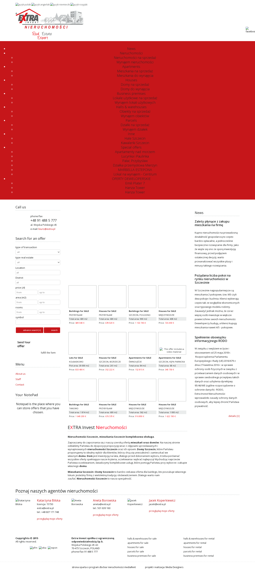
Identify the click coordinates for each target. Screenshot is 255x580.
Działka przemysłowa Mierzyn (135, 165)
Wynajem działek (135, 129)
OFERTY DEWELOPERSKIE (131, 178)
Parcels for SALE (136, 551)
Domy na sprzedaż (135, 84)
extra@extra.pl (45, 508)
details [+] (234, 416)
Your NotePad (26, 395)
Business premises (131, 93)
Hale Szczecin (135, 138)
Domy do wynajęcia (135, 89)
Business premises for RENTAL (199, 555)
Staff (18, 379)
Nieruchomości (131, 53)
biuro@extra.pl (231, 4)
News (131, 48)
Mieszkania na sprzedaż (135, 71)
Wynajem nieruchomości (134, 62)
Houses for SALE (136, 547)
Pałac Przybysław (135, 160)
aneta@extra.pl (102, 504)
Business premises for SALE (142, 555)
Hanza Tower (135, 187)
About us (20, 373)
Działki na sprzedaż (135, 125)
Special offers (131, 147)
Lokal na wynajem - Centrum (135, 174)
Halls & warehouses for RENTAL (199, 538)
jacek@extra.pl (157, 504)
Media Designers (174, 567)
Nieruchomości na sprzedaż (135, 57)
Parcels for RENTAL (193, 551)
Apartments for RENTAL (195, 542)
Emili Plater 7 (135, 183)
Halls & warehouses (131, 107)
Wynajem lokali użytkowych (135, 102)
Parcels (131, 120)
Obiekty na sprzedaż (135, 111)
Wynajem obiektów (135, 116)
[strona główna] (49, 39)
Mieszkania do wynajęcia (135, 75)
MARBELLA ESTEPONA (135, 169)
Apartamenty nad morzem (135, 151)
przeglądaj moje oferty (50, 518)
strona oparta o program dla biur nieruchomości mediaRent (104, 567)
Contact (19, 384)
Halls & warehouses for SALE (142, 538)
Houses (131, 80)
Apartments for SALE (138, 542)
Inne (131, 134)
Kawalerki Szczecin (135, 143)
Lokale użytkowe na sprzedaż (135, 98)
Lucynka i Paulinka (135, 156)
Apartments (131, 66)
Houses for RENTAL (193, 547)
